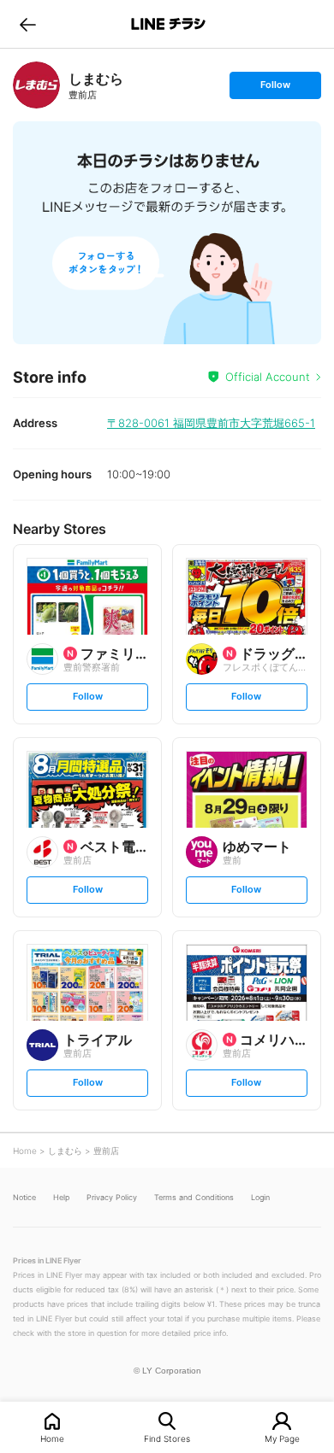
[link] (36, 85)
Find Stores (167, 1438)
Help (61, 1197)
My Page (282, 1438)
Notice (24, 1197)
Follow (274, 88)
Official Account (267, 377)
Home (52, 1438)
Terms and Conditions (194, 1197)
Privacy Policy (111, 1197)
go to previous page (28, 24)
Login (260, 1197)
